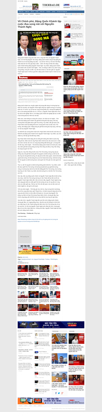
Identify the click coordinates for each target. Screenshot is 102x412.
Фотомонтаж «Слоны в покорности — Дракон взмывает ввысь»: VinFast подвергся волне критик (25, 357)
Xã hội (37, 11)
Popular (70, 21)
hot (32, 259)
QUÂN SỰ (40, 405)
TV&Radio (48, 11)
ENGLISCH (21, 14)
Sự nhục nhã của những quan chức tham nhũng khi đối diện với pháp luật (73, 133)
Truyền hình (55, 331)
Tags (79, 21)
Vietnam (20, 261)
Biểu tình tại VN (27, 6)
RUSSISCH (32, 14)
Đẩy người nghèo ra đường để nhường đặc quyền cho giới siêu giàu (44, 358)
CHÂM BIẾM (66, 68)
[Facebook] (57, 393)
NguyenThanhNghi (39, 259)
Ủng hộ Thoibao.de (43, 351)
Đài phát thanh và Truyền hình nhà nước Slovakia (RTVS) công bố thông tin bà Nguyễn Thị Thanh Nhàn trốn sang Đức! (42, 344)
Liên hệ (53, 11)
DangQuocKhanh (26, 259)
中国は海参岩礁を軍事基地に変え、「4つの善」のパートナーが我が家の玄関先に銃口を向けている (25, 344)
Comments (75, 21)
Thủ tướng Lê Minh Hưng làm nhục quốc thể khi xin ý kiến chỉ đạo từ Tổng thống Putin (72, 111)
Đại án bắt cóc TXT (75, 6)
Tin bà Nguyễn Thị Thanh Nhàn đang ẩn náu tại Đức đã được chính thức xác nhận (42, 335)
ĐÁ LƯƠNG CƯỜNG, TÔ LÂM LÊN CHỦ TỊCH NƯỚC (59, 367)
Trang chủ (21, 11)
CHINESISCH (38, 14)
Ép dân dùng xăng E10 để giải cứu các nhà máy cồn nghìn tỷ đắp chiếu (44, 390)
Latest (66, 21)
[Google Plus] (63, 393)
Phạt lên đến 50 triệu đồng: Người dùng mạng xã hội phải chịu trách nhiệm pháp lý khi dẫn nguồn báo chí (73, 89)
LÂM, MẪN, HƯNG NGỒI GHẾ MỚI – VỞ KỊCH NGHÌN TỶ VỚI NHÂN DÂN (59, 385)
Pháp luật (42, 11)
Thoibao (47, 259)
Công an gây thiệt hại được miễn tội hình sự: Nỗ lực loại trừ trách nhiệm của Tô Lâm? (42, 382)
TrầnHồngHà (53, 259)
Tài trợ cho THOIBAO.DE (62, 11)
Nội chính (25, 257)
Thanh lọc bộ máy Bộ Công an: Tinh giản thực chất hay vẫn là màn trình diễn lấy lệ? (42, 365)
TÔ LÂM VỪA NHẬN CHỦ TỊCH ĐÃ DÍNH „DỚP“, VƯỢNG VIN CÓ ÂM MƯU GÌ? (59, 348)
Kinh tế (32, 11)
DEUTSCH (26, 14)
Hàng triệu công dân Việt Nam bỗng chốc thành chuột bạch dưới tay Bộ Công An (73, 155)
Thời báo (21, 408)
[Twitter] (59, 393)
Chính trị (27, 11)
